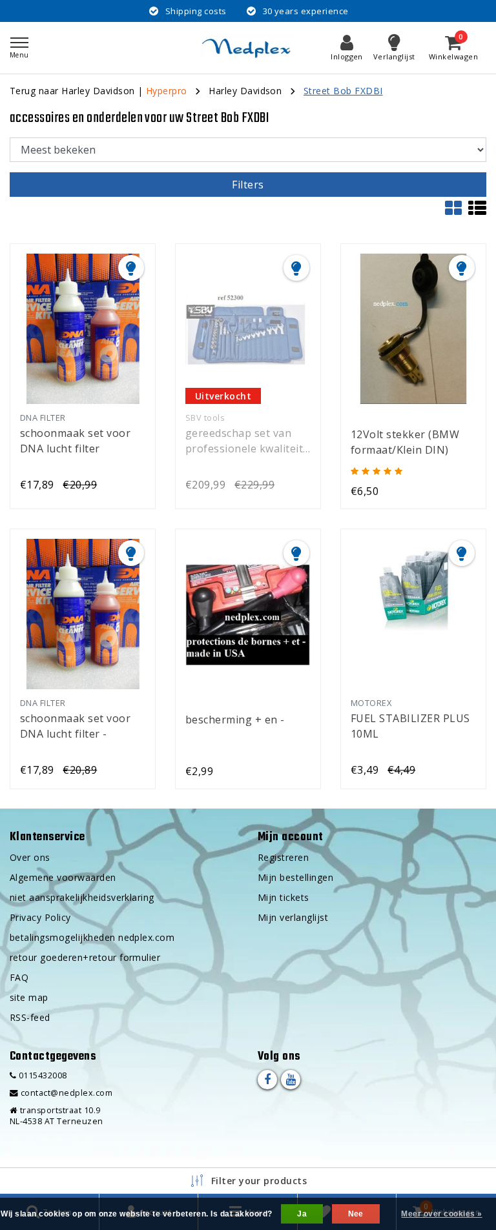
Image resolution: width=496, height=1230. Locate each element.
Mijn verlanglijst (293, 917)
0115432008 (41, 1075)
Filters (248, 184)
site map (29, 997)
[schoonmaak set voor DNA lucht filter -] (82, 614)
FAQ (19, 977)
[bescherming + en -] (248, 614)
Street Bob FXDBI (343, 91)
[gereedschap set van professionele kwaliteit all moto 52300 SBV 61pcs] (248, 329)
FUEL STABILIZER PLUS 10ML (410, 726)
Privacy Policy (40, 917)
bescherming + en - (235, 719)
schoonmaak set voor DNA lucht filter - (75, 726)
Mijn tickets (283, 897)
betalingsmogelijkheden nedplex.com (92, 937)
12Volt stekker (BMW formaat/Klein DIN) (405, 442)
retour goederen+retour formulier (85, 957)
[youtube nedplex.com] (290, 1080)
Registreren (283, 857)
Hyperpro (166, 91)
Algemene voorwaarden (63, 877)
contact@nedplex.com (66, 1092)
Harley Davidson (245, 91)
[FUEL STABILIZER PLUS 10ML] (413, 614)
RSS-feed (30, 1017)
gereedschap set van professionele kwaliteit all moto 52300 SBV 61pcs (244, 441)
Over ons (30, 857)
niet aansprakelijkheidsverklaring (82, 897)
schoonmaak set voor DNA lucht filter (75, 441)
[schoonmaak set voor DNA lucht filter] (82, 329)
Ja (302, 1213)
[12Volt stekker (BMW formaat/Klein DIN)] (413, 329)
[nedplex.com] (248, 47)
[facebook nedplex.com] (267, 1080)
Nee (356, 1213)
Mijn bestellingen (295, 877)
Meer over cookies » (441, 1213)
